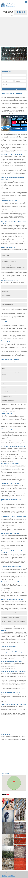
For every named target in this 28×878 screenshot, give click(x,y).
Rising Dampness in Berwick (7, 873)
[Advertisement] (14, 32)
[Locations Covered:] (1, 1)
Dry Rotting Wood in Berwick (7, 875)
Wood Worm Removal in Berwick (8, 876)
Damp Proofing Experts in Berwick (9, 872)
